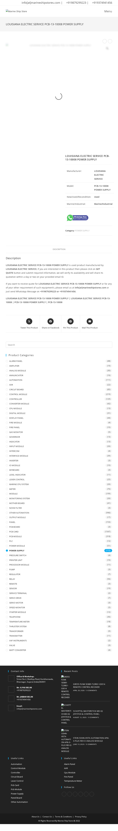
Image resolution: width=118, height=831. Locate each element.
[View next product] (110, 41)
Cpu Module (69, 772)
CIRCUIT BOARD (16, 389)
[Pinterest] (86, 794)
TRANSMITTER (15, 635)
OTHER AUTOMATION (19, 512)
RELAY (12, 579)
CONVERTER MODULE (19, 403)
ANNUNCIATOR (16, 375)
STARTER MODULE (17, 612)
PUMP (12, 569)
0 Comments (92, 690)
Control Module (18, 768)
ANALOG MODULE (17, 370)
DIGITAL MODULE (17, 413)
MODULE (13, 493)
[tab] (59, 249)
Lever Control (17, 780)
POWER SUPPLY (82, 230)
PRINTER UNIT (15, 560)
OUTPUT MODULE (17, 517)
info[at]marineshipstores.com (29, 708)
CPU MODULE (15, 408)
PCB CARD (13, 531)
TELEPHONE (14, 616)
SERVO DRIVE (15, 598)
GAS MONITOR (16, 432)
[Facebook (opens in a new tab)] (11, 2)
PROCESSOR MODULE (19, 564)
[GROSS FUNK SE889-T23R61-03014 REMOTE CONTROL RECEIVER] (66, 687)
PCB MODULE (15, 536)
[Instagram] (75, 794)
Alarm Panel (69, 764)
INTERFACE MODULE (18, 455)
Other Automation (19, 802)
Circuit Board (17, 776)
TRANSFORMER (16, 631)
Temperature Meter (73, 780)
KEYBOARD (14, 470)
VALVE (12, 645)
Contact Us (47, 816)
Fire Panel (68, 776)
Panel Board (16, 797)
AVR (11, 384)
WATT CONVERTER (17, 650)
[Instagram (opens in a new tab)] (19, 2)
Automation (16, 764)
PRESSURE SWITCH (17, 555)
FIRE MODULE (15, 422)
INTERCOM (14, 451)
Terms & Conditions (63, 816)
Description (59, 249)
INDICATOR (14, 441)
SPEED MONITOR (17, 607)
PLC (11, 541)
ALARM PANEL (15, 361)
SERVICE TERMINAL (18, 593)
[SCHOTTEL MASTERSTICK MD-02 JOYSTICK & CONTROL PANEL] (66, 714)
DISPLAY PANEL (16, 418)
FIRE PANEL (14, 427)
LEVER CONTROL (17, 479)
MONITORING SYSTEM (19, 498)
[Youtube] (91, 794)
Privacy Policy (81, 816)
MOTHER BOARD (17, 503)
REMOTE (13, 583)
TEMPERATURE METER (19, 621)
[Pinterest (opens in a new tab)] (15, 2)
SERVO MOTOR (16, 602)
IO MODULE (14, 465)
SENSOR (13, 588)
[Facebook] (69, 794)
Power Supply (17, 793)
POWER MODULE (17, 545)
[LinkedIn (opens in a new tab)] (23, 2)
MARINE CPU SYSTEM (19, 484)
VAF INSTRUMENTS (18, 640)
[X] (64, 794)
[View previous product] (104, 41)
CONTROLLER (15, 399)
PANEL (12, 522)
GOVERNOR (14, 436)
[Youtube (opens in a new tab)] (27, 2)
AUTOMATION (15, 380)
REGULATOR (14, 574)
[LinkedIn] (80, 794)
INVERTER (13, 460)
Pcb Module (16, 789)
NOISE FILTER (15, 508)
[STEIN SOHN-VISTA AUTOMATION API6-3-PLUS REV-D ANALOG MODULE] (66, 741)
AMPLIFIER (14, 365)
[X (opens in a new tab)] (7, 2)
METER (12, 489)
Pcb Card (15, 785)
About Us (35, 816)
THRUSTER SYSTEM (18, 626)
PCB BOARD (14, 526)
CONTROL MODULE (18, 394)
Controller (15, 772)
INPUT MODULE (16, 446)
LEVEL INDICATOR (17, 474)
